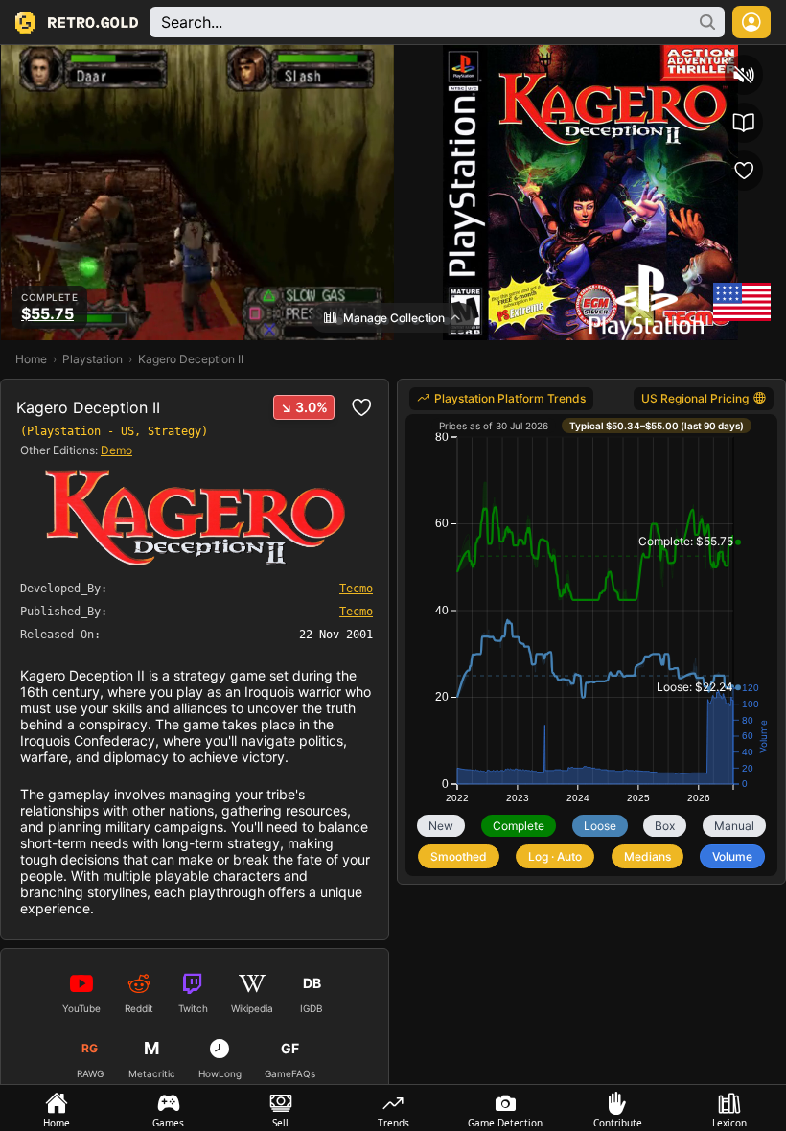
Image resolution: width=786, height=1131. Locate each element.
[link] (501, 398)
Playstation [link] (92, 359)
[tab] (56, 1108)
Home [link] (31, 359)
